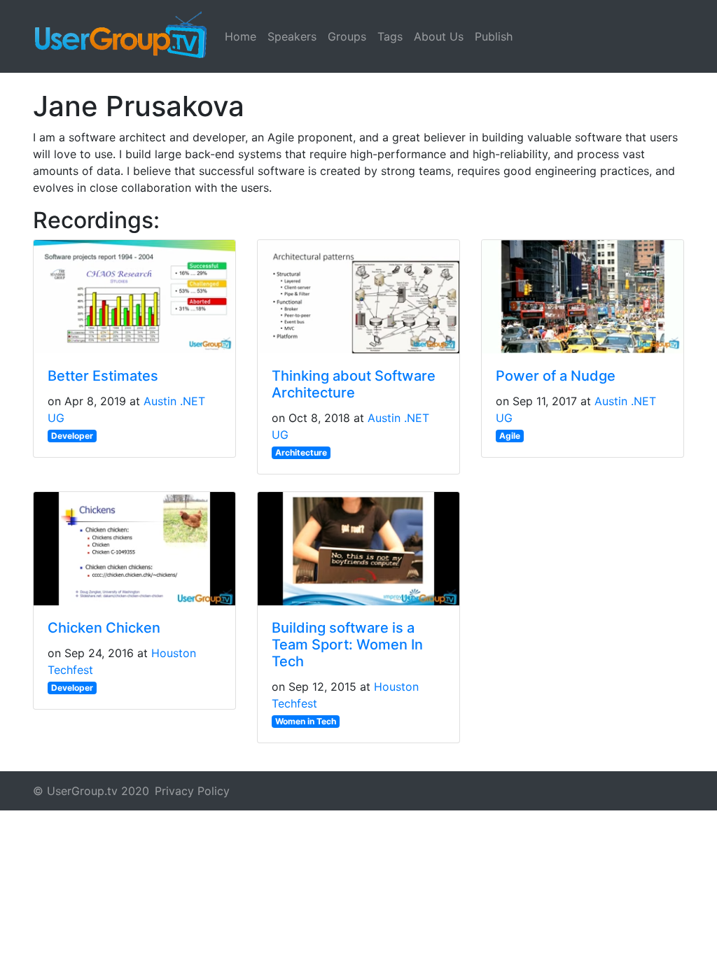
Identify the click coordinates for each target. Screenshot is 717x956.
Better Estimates (103, 375)
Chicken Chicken (104, 627)
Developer (72, 435)
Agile (509, 435)
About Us (439, 36)
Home (240, 36)
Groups (347, 36)
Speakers (291, 36)
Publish (494, 36)
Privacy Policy (192, 791)
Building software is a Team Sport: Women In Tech (347, 644)
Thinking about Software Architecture (354, 384)
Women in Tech (305, 721)
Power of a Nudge (555, 375)
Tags (390, 36)
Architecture (301, 452)
